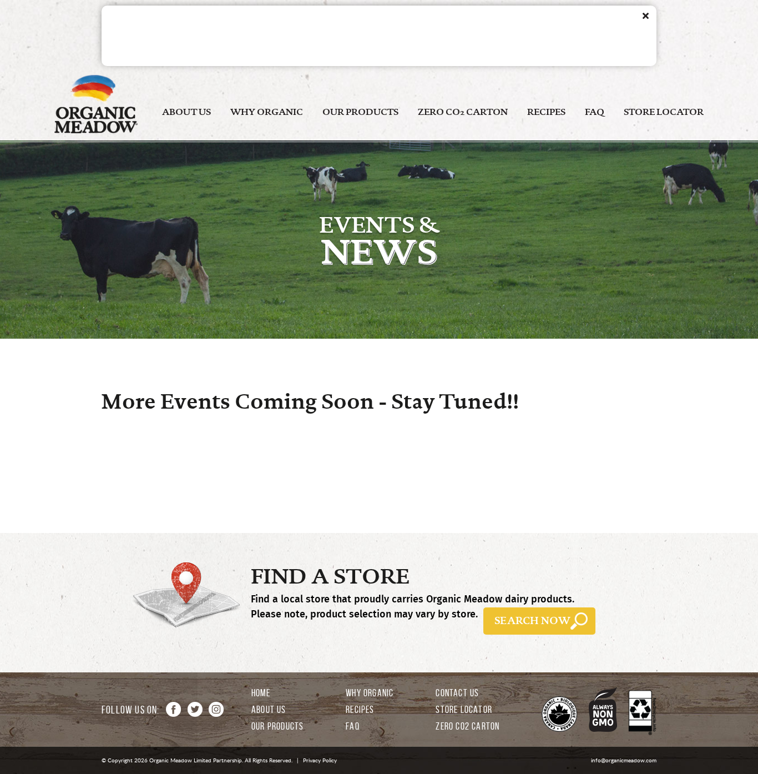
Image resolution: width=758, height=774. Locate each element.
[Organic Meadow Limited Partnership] (96, 130)
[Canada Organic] (559, 714)
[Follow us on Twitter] (195, 709)
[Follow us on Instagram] (216, 709)
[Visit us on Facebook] (173, 709)
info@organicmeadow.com (623, 760)
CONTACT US (457, 692)
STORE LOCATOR (664, 112)
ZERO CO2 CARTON (463, 112)
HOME (260, 692)
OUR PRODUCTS (360, 112)
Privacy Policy (320, 760)
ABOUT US (186, 112)
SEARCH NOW (532, 621)
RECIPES (546, 112)
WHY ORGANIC (266, 112)
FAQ (594, 112)
